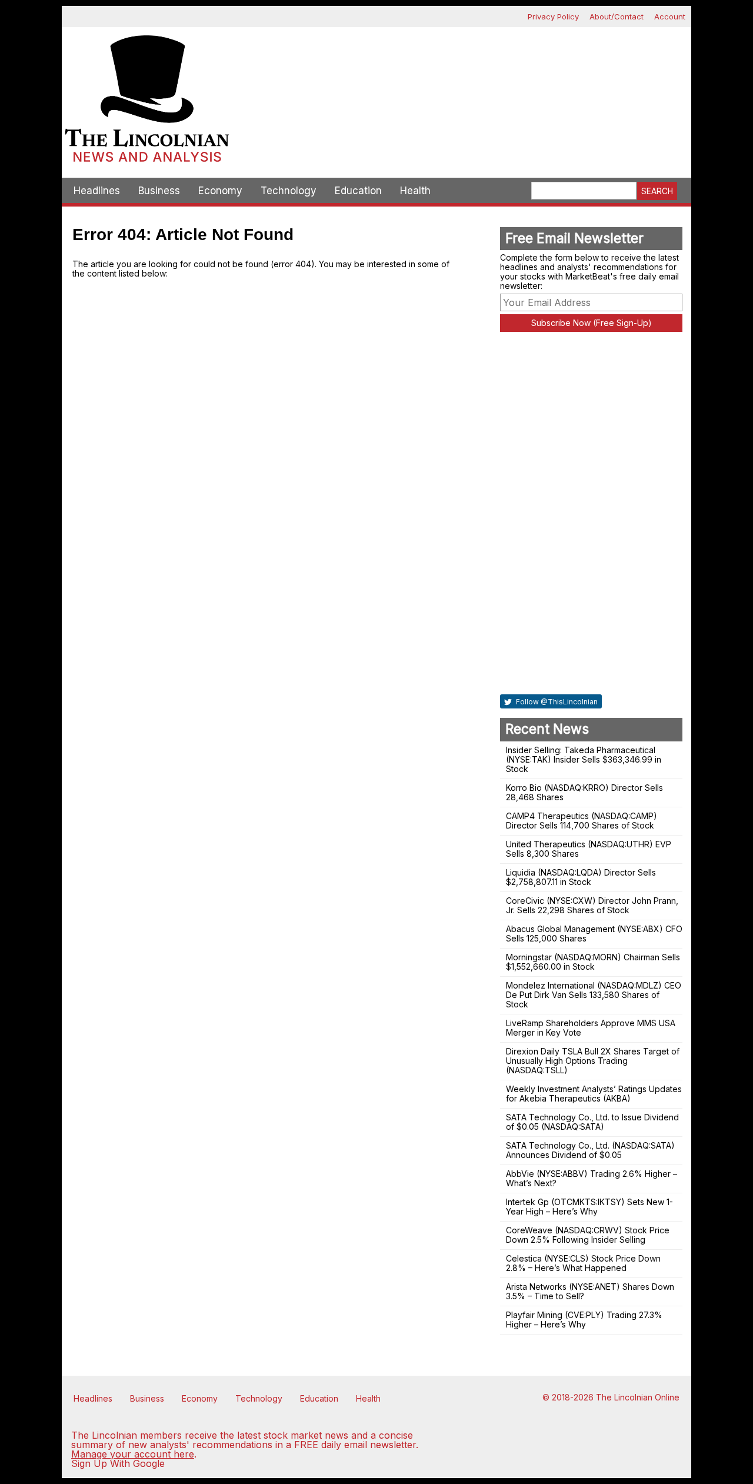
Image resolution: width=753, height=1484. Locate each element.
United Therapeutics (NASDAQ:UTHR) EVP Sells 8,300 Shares (588, 849)
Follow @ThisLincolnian (556, 701)
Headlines (97, 191)
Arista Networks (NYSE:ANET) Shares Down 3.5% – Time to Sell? (590, 1291)
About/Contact (616, 16)
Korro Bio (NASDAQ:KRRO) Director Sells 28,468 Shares (584, 792)
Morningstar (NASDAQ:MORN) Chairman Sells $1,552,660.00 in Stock (593, 961)
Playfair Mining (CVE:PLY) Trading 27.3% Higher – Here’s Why (584, 1319)
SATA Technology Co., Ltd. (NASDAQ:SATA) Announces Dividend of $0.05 (590, 1150)
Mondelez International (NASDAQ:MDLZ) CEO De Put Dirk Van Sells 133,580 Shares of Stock (593, 994)
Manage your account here (132, 1454)
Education (358, 191)
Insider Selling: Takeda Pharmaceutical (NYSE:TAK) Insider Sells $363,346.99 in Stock (583, 759)
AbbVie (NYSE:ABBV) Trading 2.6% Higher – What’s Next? (591, 1178)
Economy (220, 191)
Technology (288, 191)
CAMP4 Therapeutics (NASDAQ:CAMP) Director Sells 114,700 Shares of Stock (581, 820)
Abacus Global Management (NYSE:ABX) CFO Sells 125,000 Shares (594, 933)
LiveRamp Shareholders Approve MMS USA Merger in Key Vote (590, 1027)
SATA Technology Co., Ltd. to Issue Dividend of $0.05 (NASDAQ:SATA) (592, 1122)
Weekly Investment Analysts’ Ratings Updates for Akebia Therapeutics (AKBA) (594, 1093)
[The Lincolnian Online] (147, 102)
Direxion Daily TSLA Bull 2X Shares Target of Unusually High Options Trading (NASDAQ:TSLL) (592, 1060)
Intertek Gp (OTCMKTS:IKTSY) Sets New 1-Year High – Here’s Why (589, 1206)
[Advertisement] (461, 68)
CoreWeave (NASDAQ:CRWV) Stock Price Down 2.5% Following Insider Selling (587, 1235)
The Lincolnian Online (637, 1397)
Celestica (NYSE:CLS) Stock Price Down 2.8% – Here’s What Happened (583, 1263)
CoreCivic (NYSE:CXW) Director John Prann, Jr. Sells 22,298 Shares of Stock (592, 905)
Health (415, 191)
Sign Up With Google (118, 1463)
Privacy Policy (553, 16)
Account (669, 16)
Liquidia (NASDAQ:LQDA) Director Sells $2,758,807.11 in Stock (581, 877)
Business (159, 191)
